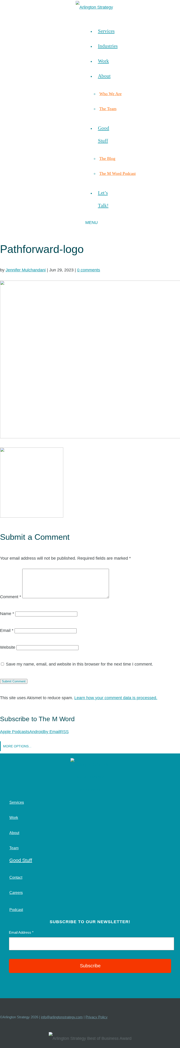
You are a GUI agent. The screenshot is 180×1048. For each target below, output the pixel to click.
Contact (15, 877)
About (104, 76)
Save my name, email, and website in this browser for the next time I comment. (79, 664)
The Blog (107, 158)
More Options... (17, 746)
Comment (10, 596)
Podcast (16, 910)
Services (106, 31)
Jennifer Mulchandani (26, 270)
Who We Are (110, 93)
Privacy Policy (97, 1017)
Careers (16, 893)
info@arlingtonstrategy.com (62, 1017)
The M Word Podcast (117, 173)
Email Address (21, 932)
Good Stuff (20, 860)
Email (6, 630)
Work (103, 61)
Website (7, 647)
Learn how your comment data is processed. (115, 697)
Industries (108, 46)
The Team (107, 108)
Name (7, 613)
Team (14, 848)
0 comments (88, 270)
